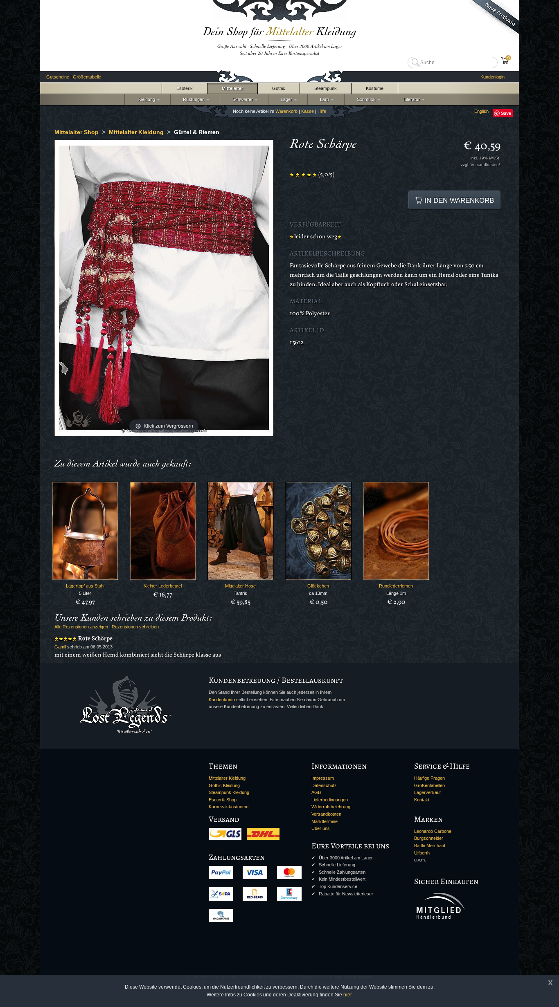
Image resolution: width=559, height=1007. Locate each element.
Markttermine (324, 821)
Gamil (60, 646)
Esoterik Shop (223, 799)
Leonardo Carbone (432, 831)
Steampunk (325, 88)
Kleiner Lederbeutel (163, 585)
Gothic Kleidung (224, 785)
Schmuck (365, 99)
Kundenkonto (222, 699)
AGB (316, 792)
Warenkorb (286, 111)
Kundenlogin (492, 76)
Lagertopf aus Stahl (85, 585)
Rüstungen (192, 99)
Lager (285, 99)
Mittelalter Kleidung (227, 778)
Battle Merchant (429, 845)
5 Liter (85, 593)
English (481, 111)
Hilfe (322, 111)
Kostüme (374, 88)
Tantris (240, 593)
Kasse (307, 111)
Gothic (278, 88)
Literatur (410, 99)
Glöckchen (318, 585)
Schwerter (241, 99)
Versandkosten (326, 814)
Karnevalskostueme (228, 806)
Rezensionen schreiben (135, 626)
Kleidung (145, 99)
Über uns (320, 828)
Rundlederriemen (396, 585)
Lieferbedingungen (329, 799)
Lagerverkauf (427, 792)
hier (347, 995)
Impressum (322, 778)
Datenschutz (324, 785)
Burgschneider (428, 838)
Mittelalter (232, 88)
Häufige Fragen (429, 778)
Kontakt (421, 799)
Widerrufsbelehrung (330, 806)
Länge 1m (396, 593)
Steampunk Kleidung (229, 792)
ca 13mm (318, 593)
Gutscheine (57, 76)
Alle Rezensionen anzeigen (81, 626)
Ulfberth (422, 852)
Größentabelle (87, 76)
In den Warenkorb (458, 200)
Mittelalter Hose (240, 585)
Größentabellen (429, 785)
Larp (323, 99)
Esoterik (184, 88)
